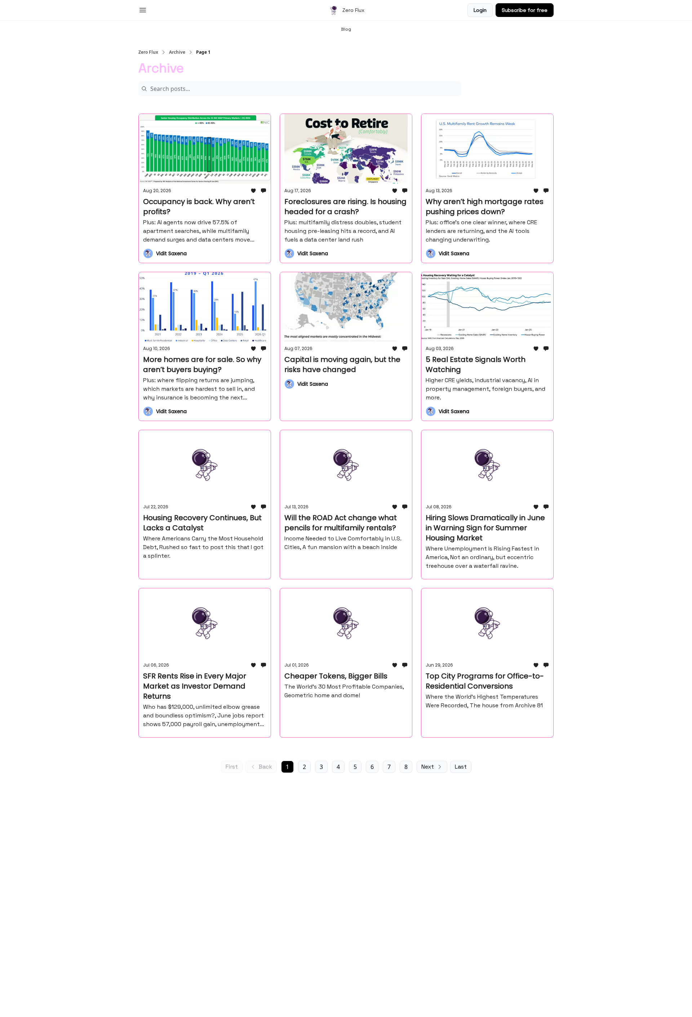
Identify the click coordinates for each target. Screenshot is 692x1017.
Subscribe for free (524, 10)
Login (480, 10)
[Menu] (142, 9)
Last (461, 766)
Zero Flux (148, 52)
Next (427, 766)
